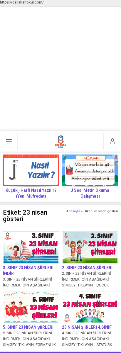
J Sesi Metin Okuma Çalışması (90, 193)
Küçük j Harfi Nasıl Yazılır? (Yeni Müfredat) (31, 193)
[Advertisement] (60, 67)
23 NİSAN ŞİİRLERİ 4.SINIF (87, 327)
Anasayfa (73, 211)
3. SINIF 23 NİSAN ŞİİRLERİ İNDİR (28, 270)
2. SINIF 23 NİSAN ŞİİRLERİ (87, 267)
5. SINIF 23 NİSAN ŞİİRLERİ (28, 327)
